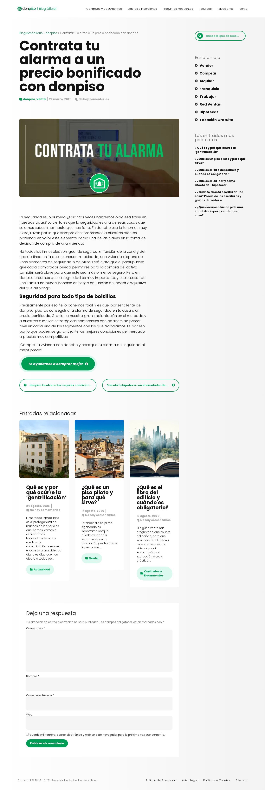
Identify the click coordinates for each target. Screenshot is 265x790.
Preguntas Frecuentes (178, 9)
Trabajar (208, 97)
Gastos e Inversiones (142, 9)
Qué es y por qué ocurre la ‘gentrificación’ (46, 492)
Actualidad (42, 569)
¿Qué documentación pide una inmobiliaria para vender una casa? (219, 211)
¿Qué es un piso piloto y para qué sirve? (97, 495)
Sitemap (242, 780)
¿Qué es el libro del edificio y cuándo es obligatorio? (152, 497)
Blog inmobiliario (31, 33)
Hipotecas (209, 112)
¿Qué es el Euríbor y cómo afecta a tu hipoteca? (215, 183)
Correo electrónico (40, 695)
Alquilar (207, 81)
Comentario (35, 628)
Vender (206, 65)
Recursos (205, 9)
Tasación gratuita (216, 120)
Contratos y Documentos (104, 9)
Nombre (32, 676)
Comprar (208, 73)
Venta (243, 9)
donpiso (51, 33)
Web (29, 714)
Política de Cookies (216, 780)
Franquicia (209, 89)
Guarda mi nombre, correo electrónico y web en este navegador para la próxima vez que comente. (97, 734)
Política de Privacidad (161, 780)
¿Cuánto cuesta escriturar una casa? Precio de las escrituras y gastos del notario (219, 196)
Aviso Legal (189, 780)
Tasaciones (225, 9)
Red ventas (210, 104)
